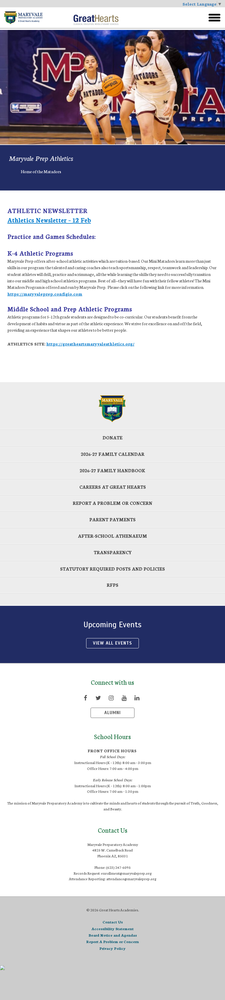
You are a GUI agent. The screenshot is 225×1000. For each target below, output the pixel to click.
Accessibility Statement (112, 928)
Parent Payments (112, 519)
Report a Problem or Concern (112, 503)
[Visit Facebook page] (85, 698)
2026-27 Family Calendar (112, 454)
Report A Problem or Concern (112, 941)
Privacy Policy (112, 948)
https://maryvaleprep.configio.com (44, 294)
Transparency (113, 552)
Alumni (112, 712)
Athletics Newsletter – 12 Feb (49, 219)
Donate (112, 437)
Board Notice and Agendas (112, 934)
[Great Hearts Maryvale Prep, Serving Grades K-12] (36, 17)
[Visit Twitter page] (98, 698)
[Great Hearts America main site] (96, 17)
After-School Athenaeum (112, 536)
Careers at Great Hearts (112, 487)
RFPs (112, 585)
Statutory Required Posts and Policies (112, 569)
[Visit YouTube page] (124, 698)
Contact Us (113, 921)
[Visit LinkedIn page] (137, 698)
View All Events (112, 643)
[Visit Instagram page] (111, 698)
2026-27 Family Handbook (112, 470)
